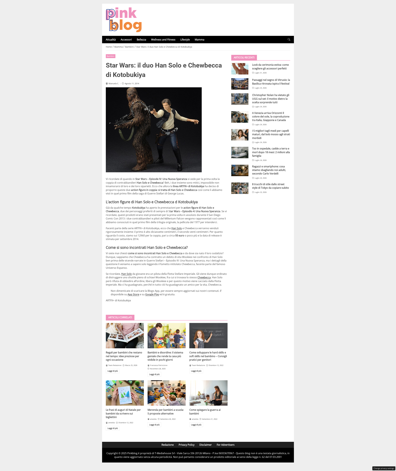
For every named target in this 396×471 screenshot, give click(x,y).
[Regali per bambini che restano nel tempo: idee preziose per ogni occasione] (125, 335)
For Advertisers (226, 444)
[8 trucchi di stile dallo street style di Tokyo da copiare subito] (239, 188)
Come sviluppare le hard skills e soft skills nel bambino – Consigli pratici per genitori (208, 356)
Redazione (167, 444)
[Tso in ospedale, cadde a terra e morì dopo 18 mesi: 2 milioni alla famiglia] (239, 152)
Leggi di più (113, 370)
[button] (289, 39)
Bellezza (141, 39)
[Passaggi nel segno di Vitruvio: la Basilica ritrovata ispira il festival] (239, 84)
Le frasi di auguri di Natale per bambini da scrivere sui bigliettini (123, 413)
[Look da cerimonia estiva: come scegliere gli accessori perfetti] (239, 68)
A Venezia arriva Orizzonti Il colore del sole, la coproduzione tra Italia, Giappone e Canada (270, 116)
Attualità (111, 39)
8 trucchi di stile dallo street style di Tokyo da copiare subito (270, 185)
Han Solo (176, 228)
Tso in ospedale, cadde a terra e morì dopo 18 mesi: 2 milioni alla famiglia (271, 152)
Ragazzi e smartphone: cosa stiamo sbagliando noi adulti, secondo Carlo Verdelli (269, 170)
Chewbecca (204, 277)
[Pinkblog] (124, 19)
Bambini (110, 56)
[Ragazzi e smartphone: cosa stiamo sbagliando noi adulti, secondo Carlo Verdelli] (239, 170)
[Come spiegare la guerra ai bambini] (208, 393)
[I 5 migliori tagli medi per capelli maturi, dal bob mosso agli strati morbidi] (239, 134)
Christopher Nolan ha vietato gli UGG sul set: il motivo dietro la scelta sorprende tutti (270, 98)
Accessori (126, 39)
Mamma (199, 39)
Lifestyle (185, 39)
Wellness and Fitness (163, 39)
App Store (133, 294)
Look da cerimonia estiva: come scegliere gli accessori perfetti (270, 66)
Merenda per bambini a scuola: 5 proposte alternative (166, 411)
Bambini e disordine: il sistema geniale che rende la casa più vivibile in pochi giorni (165, 356)
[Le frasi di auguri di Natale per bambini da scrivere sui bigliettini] (125, 393)
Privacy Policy (186, 444)
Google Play (152, 294)
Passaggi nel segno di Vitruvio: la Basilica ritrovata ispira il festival (271, 81)
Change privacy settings (384, 468)
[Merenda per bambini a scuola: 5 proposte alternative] (167, 393)
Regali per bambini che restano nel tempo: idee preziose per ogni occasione (124, 356)
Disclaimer (205, 444)
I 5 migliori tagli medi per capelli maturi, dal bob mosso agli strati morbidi (271, 134)
